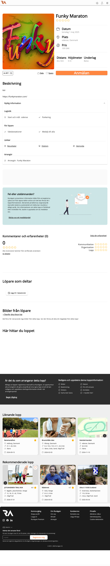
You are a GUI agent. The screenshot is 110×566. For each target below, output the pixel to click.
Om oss (53, 514)
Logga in (34, 517)
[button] (55, 103)
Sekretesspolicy (95, 517)
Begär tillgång (11, 397)
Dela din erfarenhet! (98, 236)
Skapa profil (35, 514)
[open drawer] (107, 3)
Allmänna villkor (95, 514)
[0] (102, 3)
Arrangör (54, 519)
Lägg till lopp (74, 517)
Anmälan (81, 73)
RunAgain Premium (37, 519)
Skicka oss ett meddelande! (20, 217)
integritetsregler (35, 541)
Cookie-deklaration (96, 519)
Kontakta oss (74, 514)
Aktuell (53, 517)
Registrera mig (39, 537)
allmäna (45, 541)
